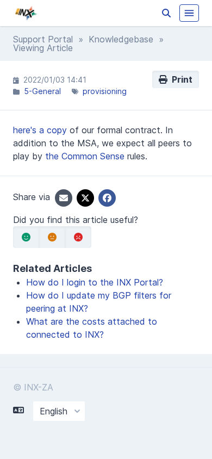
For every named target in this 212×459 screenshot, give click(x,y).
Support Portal (43, 39)
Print (179, 79)
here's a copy (40, 130)
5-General (42, 91)
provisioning (105, 91)
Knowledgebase (121, 39)
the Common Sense (84, 156)
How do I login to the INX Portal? (94, 282)
